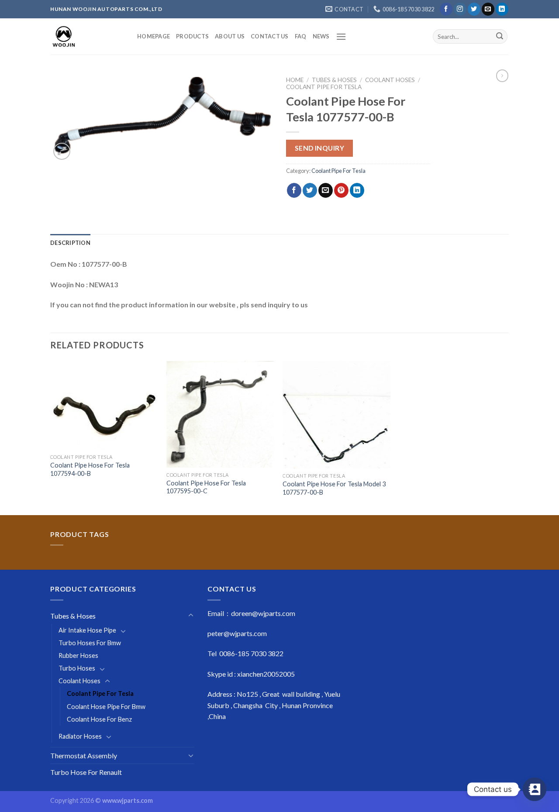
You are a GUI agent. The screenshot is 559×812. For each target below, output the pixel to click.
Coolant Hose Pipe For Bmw (106, 706)
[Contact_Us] (534, 789)
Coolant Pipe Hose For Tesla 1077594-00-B (90, 469)
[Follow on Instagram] (460, 9)
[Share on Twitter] (310, 190)
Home (295, 79)
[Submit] (499, 36)
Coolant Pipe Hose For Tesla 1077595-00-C (206, 487)
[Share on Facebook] (294, 190)
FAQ (301, 36)
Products (192, 36)
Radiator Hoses (80, 736)
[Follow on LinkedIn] (502, 9)
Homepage (153, 36)
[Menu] (341, 36)
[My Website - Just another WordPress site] (87, 36)
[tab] (70, 242)
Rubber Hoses (78, 655)
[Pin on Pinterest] (341, 190)
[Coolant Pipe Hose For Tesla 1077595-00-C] (220, 414)
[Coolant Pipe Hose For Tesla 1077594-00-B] (104, 405)
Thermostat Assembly (83, 755)
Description (70, 242)
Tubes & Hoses (334, 79)
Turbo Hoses (77, 668)
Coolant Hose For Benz (99, 719)
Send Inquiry (320, 148)
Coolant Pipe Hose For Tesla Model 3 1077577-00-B (334, 488)
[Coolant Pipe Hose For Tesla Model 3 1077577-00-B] (336, 415)
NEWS (321, 36)
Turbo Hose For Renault (86, 772)
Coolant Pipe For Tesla (324, 86)
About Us (230, 36)
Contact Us (270, 36)
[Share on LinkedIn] (357, 190)
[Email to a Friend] (325, 190)
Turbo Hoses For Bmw (90, 643)
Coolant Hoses (390, 79)
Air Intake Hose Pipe (87, 630)
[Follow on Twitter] (474, 9)
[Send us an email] (488, 9)
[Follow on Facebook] (446, 9)
